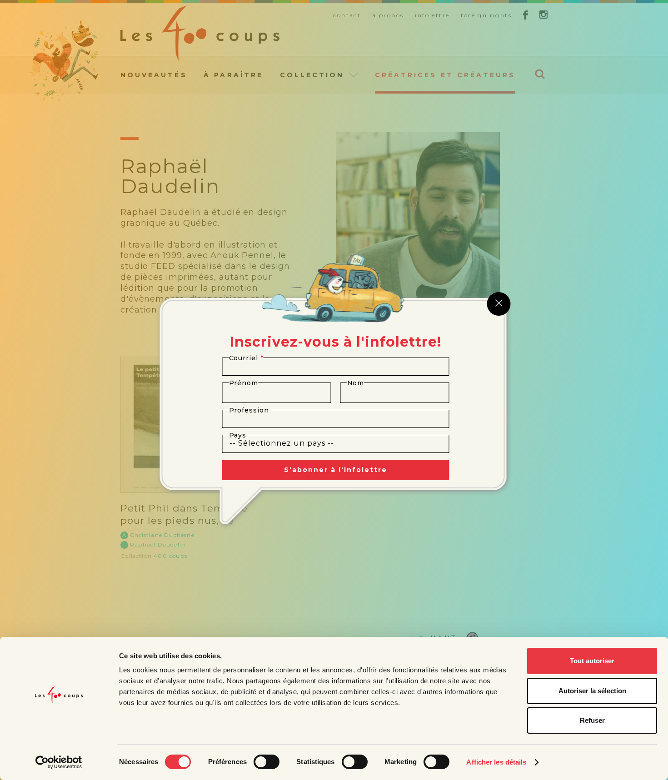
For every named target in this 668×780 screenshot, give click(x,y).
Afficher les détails (496, 762)
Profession (249, 410)
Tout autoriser (592, 661)
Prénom (244, 383)
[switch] (266, 762)
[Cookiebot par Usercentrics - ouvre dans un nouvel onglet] (59, 762)
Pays (238, 435)
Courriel (246, 358)
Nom (355, 383)
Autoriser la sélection (592, 691)
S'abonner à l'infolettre (335, 470)
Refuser (592, 720)
